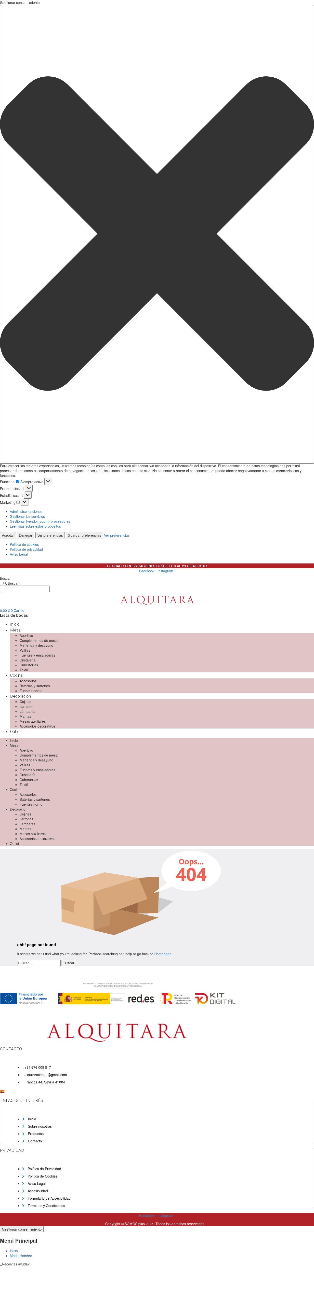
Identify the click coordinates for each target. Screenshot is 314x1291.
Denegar (25, 535)
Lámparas (27, 711)
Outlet (15, 731)
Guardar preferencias (84, 535)
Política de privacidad (26, 549)
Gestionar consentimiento (22, 1229)
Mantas (25, 716)
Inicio (15, 624)
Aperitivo (26, 635)
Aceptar (8, 535)
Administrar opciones (26, 511)
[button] (157, 234)
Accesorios (28, 680)
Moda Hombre (21, 1255)
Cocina (16, 675)
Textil (24, 669)
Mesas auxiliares (33, 721)
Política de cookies (24, 544)
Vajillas (25, 650)
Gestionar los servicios (27, 516)
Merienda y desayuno (36, 645)
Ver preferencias (50, 535)
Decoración (20, 696)
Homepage (162, 953)
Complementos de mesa (39, 640)
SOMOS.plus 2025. (140, 1223)
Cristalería (28, 660)
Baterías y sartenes (35, 685)
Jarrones (26, 706)
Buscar (5, 578)
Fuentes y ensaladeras (37, 655)
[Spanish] (2, 1091)
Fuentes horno (31, 690)
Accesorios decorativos (37, 726)
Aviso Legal (19, 554)
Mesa (15, 630)
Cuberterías (29, 664)
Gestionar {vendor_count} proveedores (40, 521)
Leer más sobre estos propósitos (35, 526)
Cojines (25, 701)
